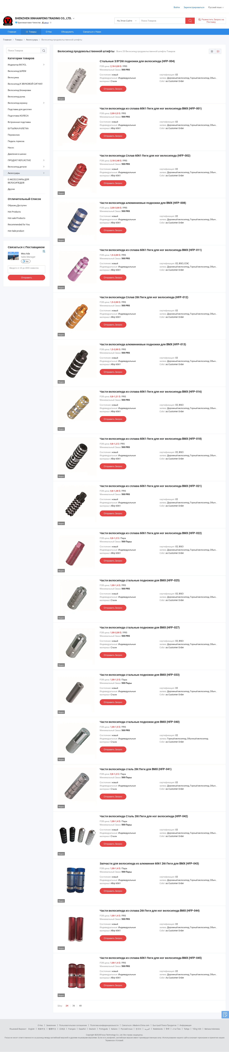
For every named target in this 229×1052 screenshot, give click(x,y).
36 (73, 1005)
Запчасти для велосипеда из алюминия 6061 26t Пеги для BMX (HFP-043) (149, 863)
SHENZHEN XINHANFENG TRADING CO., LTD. (43, 18)
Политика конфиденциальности (104, 1025)
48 (80, 1005)
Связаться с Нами (92, 31)
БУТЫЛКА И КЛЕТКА (18, 128)
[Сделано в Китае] (23, 6)
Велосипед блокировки (19, 90)
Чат (27, 261)
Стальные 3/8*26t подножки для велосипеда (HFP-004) (137, 61)
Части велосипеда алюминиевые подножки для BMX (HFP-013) (143, 344)
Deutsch (92, 1029)
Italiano (114, 1029)
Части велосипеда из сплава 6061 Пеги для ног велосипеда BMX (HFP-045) (151, 957)
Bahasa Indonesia (212, 1029)
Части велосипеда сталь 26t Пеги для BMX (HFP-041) (136, 769)
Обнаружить (67, 31)
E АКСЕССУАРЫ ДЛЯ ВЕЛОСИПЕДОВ (18, 181)
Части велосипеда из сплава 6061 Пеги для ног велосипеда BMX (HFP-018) (151, 438)
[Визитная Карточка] (44, 251)
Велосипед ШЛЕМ (17, 71)
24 (67, 1005)
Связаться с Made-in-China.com (135, 1025)
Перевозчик (14, 134)
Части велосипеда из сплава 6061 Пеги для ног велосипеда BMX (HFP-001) (151, 108)
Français (72, 1029)
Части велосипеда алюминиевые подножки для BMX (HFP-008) (143, 202)
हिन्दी (167, 1029)
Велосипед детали (17, 166)
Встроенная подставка (19, 121)
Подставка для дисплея (20, 109)
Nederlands (158, 1029)
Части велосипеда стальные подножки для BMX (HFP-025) (140, 580)
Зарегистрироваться (194, 7)
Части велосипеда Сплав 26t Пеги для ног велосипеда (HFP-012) (144, 297)
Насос (11, 147)
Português (103, 1029)
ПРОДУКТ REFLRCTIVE (19, 160)
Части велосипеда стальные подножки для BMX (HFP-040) (140, 721)
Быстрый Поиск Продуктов (164, 1025)
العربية (147, 1029)
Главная (12, 31)
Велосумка (13, 77)
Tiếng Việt (197, 1029)
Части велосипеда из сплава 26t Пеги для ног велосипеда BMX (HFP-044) (150, 910)
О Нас (49, 31)
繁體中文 (52, 1029)
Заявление (51, 1025)
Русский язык (126, 1029)
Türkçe (186, 1029)
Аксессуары (14, 172)
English (31, 1029)
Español (82, 1029)
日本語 (62, 1029)
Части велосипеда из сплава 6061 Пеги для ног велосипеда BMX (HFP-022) (151, 533)
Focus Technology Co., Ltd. (111, 1034)
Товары (32, 31)
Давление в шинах (17, 153)
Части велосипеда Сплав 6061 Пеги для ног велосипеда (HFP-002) (145, 155)
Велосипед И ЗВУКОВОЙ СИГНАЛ (25, 83)
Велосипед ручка (16, 96)
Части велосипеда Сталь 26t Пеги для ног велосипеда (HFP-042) (144, 816)
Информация (185, 1025)
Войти (177, 7)
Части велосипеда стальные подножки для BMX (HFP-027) (140, 627)
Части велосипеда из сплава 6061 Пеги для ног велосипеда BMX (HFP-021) (151, 486)
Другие (11, 189)
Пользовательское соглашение (73, 1025)
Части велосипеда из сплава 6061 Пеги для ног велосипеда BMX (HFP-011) (151, 250)
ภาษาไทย (177, 1029)
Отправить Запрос (113, 88)
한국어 (138, 1029)
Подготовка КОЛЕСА (18, 115)
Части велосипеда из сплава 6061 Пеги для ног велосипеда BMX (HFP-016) (151, 391)
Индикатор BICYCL (17, 64)
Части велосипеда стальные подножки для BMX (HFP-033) (140, 674)
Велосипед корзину (17, 102)
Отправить (26, 277)
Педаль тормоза (16, 141)
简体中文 (41, 1029)
